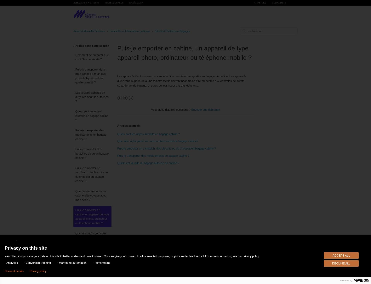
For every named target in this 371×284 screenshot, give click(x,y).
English (10, 240)
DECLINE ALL (341, 263)
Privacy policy (38, 271)
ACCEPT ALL (341, 255)
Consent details (14, 271)
